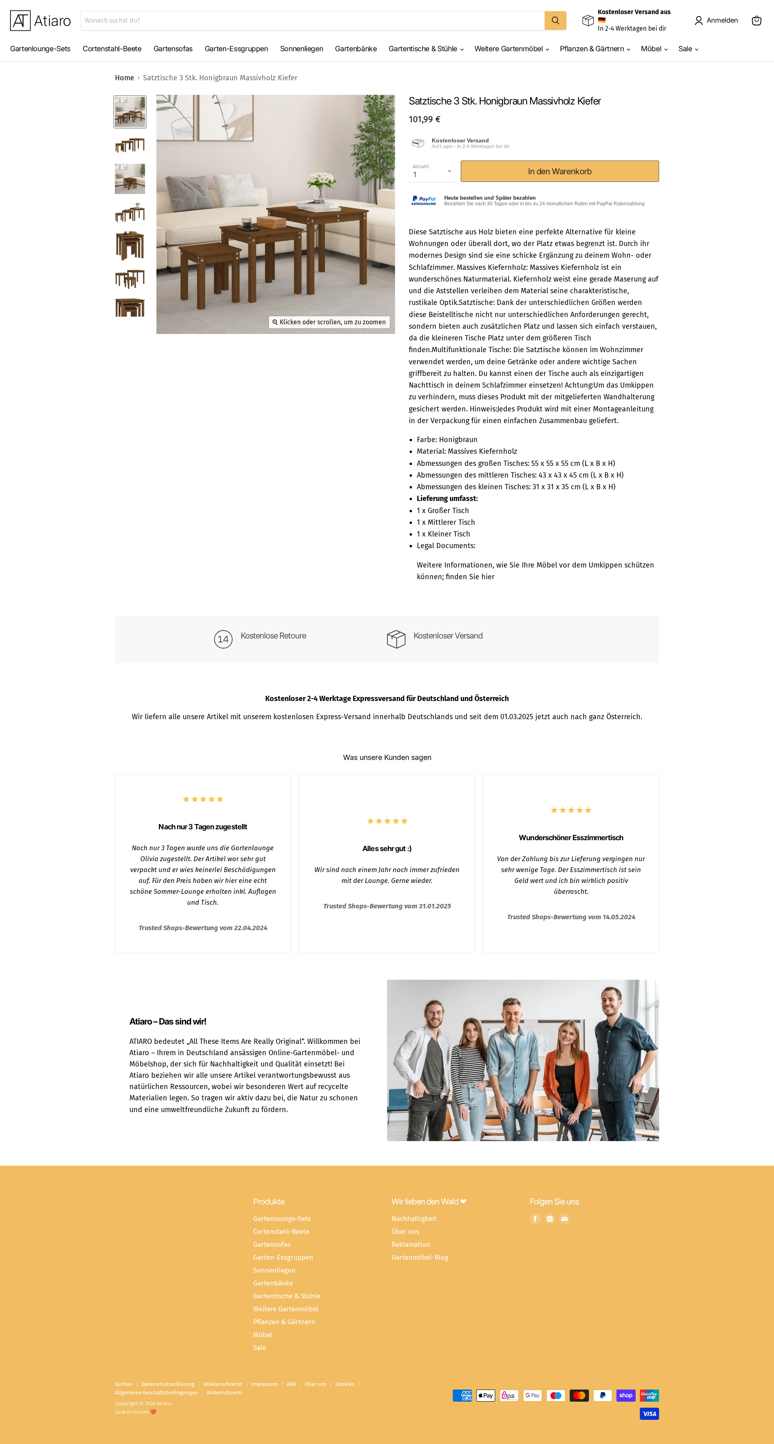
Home (124, 78)
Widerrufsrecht (225, 1393)
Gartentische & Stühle (424, 48)
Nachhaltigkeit (414, 1218)
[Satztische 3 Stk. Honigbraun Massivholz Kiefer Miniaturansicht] (130, 112)
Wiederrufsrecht (223, 1384)
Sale (686, 48)
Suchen (124, 1384)
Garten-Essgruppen (236, 48)
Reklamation (410, 1244)
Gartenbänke (356, 48)
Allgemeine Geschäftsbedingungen (156, 1393)
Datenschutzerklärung (168, 1384)
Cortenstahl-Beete (112, 48)
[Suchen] (555, 20)
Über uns (405, 1231)
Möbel (652, 48)
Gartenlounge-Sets (40, 48)
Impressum (264, 1384)
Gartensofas (173, 48)
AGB (291, 1384)
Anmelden (722, 20)
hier (488, 576)
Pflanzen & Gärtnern (593, 48)
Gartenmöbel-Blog (419, 1257)
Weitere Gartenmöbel (509, 48)
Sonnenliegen (301, 48)
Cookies (344, 1384)
